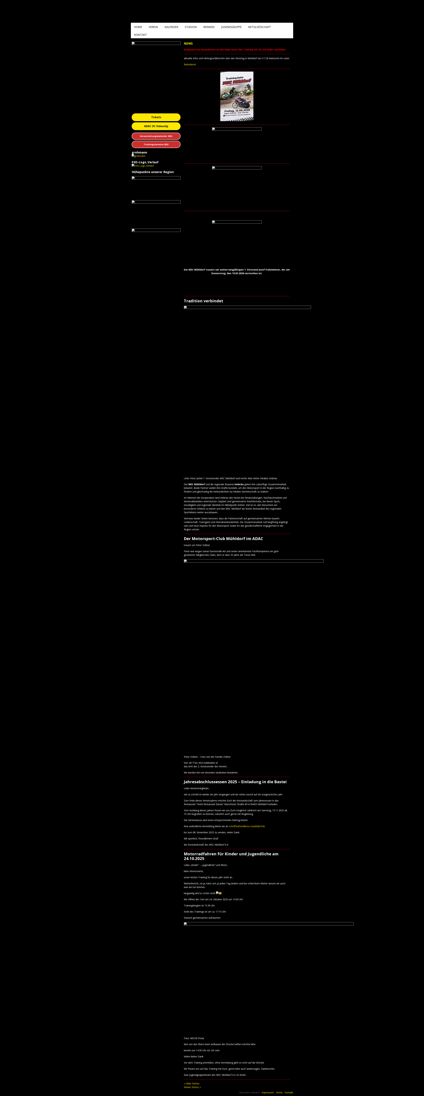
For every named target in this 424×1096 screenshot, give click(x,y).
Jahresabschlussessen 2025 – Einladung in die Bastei (235, 781)
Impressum (268, 1092)
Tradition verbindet (203, 301)
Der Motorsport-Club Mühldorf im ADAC (223, 538)
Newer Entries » (192, 1087)
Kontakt (140, 35)
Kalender (171, 27)
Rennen (208, 27)
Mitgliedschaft (259, 27)
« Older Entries (191, 1083)
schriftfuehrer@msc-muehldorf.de (247, 826)
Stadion (191, 27)
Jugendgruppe (231, 27)
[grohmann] (138, 155)
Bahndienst (190, 64)
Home (138, 27)
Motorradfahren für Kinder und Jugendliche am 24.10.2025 (231, 856)
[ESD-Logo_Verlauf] (143, 165)
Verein (153, 27)
